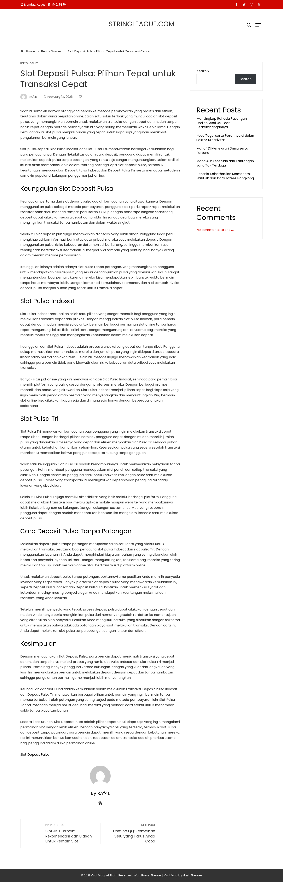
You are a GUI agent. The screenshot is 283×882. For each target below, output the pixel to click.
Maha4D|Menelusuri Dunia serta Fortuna (222, 150)
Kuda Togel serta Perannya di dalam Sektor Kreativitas (225, 137)
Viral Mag (171, 875)
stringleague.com (141, 24)
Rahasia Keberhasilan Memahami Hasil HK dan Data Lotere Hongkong (225, 176)
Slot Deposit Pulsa (34, 754)
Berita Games (29, 63)
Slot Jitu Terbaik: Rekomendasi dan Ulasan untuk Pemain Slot (68, 833)
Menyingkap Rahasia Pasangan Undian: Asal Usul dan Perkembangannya (221, 123)
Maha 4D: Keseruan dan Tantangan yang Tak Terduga (225, 163)
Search (202, 71)
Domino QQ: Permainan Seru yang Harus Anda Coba (134, 833)
